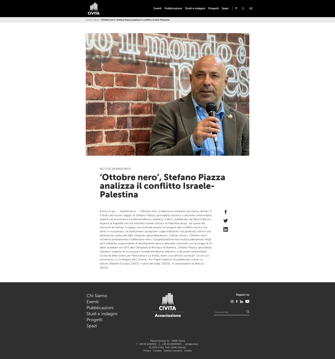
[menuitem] (157, 8)
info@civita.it (192, 344)
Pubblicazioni (173, 8)
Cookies (157, 350)
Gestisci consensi (173, 350)
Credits (188, 350)
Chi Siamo (96, 295)
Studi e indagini (195, 8)
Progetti (213, 8)
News (96, 20)
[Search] (247, 311)
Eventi (157, 8)
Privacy (147, 350)
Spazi (225, 8)
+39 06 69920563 (171, 344)
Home (89, 20)
